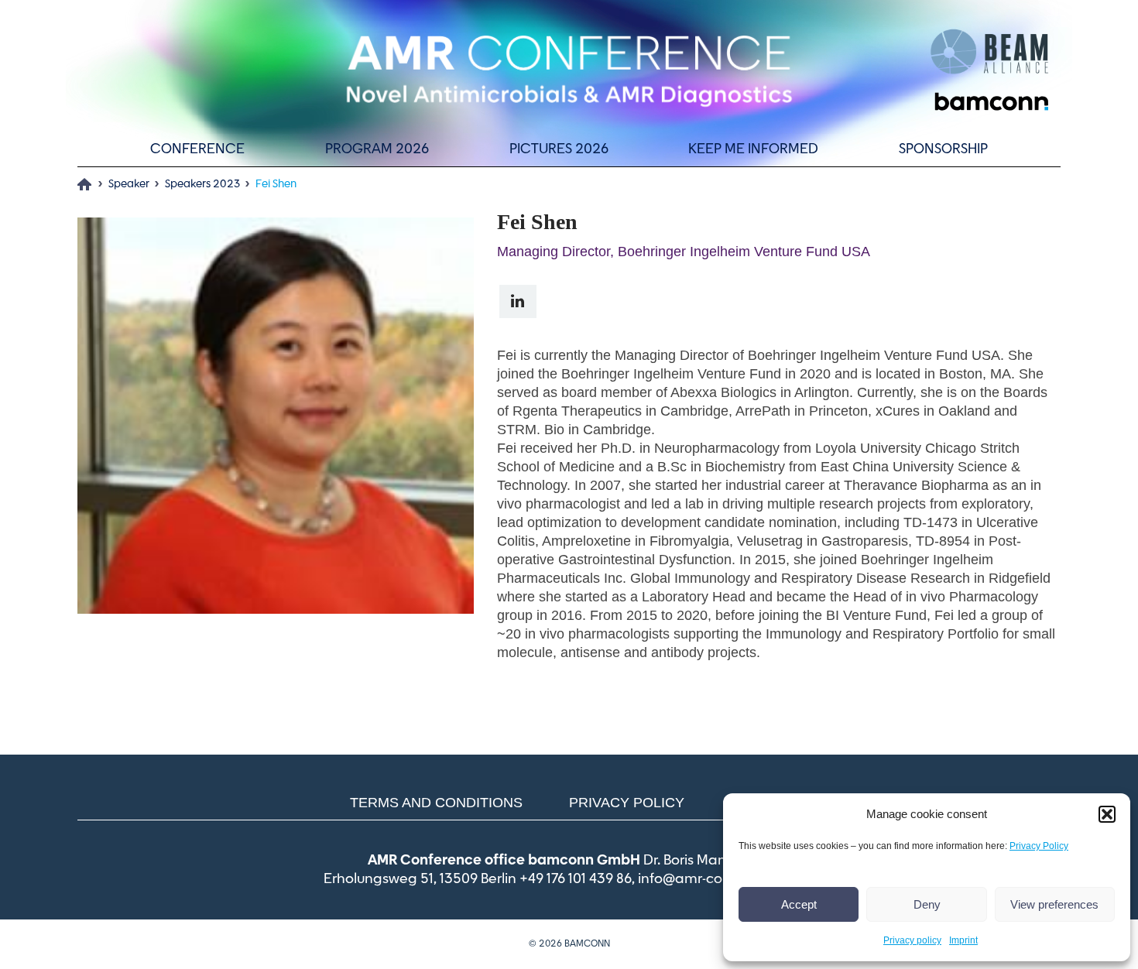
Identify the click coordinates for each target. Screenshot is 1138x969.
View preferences (1054, 904)
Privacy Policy (1038, 846)
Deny (927, 904)
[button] (1107, 814)
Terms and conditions (436, 802)
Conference (197, 149)
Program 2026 (377, 149)
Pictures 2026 (558, 149)
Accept (799, 904)
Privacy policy (912, 940)
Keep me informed (753, 149)
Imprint (963, 940)
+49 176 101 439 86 (575, 879)
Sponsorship (943, 149)
